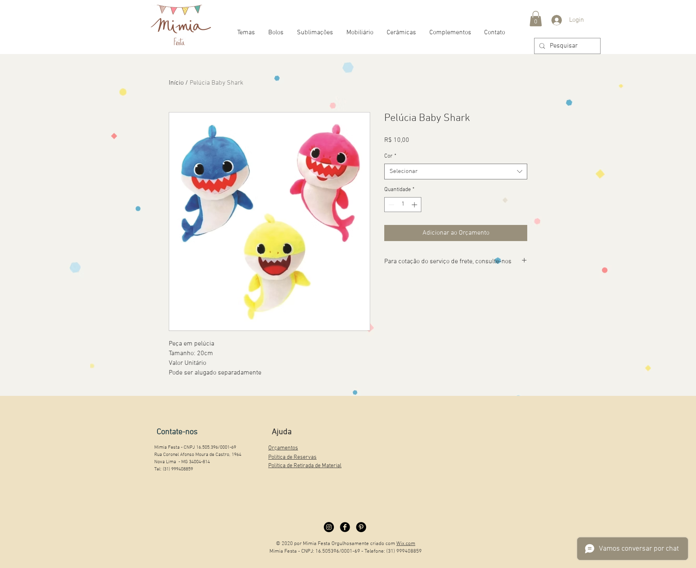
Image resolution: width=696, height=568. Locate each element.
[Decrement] (390, 205)
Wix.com (405, 544)
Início (176, 83)
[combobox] (455, 171)
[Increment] (415, 205)
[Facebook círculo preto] (345, 527)
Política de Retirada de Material (305, 465)
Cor (390, 156)
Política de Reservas (292, 457)
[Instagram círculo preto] (329, 527)
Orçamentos (283, 448)
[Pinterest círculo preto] (361, 527)
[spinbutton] (403, 205)
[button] (535, 18)
